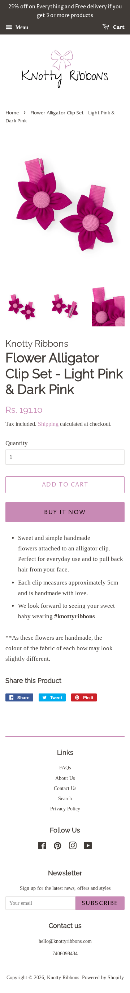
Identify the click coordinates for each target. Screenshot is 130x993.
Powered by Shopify (103, 977)
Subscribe (100, 903)
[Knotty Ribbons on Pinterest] (57, 847)
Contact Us (65, 788)
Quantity (16, 443)
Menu (21, 27)
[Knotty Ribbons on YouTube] (88, 847)
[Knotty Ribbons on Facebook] (42, 847)
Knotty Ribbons (63, 977)
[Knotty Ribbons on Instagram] (73, 847)
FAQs (65, 767)
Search (65, 798)
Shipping (48, 424)
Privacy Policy (65, 808)
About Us (65, 778)
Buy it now (65, 512)
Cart (118, 27)
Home (12, 113)
